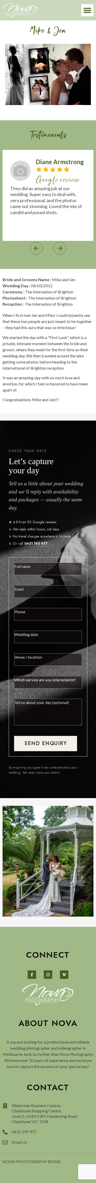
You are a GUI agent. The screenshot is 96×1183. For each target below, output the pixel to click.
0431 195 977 (36, 543)
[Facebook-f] (32, 974)
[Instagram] (48, 974)
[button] (87, 10)
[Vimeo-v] (64, 974)
